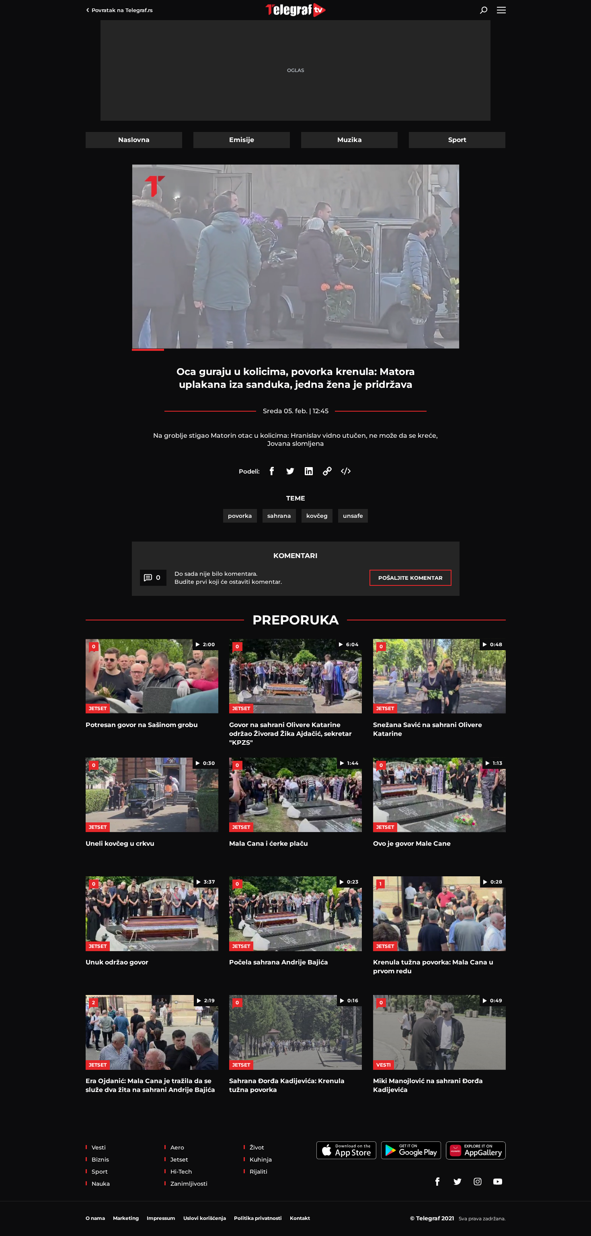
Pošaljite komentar (410, 578)
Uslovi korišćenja (204, 1218)
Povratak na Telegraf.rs (122, 10)
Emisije (241, 140)
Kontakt (300, 1218)
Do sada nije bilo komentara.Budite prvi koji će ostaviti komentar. (228, 577)
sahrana (279, 515)
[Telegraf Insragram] (478, 1182)
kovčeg (317, 515)
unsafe (353, 515)
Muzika (349, 140)
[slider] (296, 350)
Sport (457, 140)
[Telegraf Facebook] (437, 1182)
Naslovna (134, 140)
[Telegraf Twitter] (457, 1182)
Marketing (126, 1218)
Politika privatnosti (258, 1218)
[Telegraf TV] (498, 1182)
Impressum (161, 1218)
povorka (240, 515)
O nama (95, 1218)
